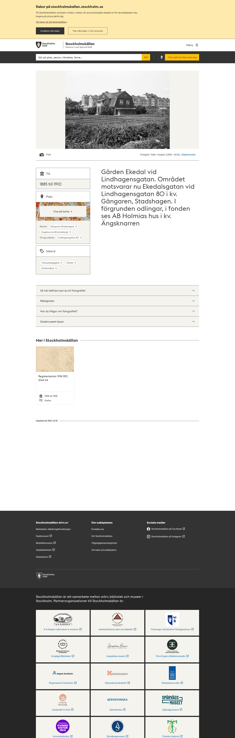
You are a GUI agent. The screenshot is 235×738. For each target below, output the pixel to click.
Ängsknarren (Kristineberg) (55, 231)
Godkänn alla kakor (50, 31)
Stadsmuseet (188, 154)
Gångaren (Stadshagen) (62, 226)
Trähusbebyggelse (50, 262)
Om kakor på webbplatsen (104, 550)
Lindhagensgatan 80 (68, 237)
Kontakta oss (97, 529)
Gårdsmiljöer (47, 268)
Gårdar (70, 262)
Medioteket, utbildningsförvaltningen (53, 529)
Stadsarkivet (42, 557)
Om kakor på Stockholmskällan (51, 22)
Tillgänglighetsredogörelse (104, 543)
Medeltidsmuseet (44, 543)
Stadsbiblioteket (43, 550)
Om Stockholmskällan (101, 536)
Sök (146, 57)
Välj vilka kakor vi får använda (88, 31)
